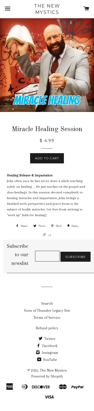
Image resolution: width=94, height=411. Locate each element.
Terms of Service (47, 317)
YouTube (49, 360)
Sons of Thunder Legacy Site (47, 310)
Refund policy (47, 328)
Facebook (49, 346)
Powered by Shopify (47, 376)
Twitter (49, 339)
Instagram (49, 352)
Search (47, 303)
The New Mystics (47, 9)
